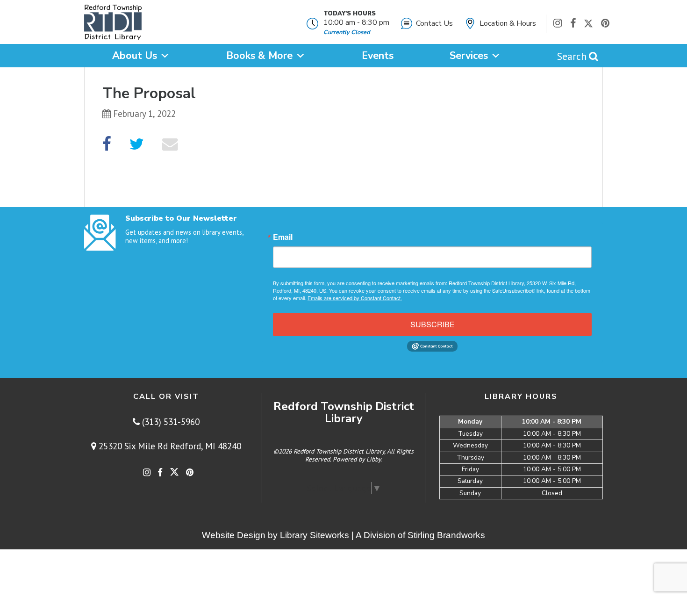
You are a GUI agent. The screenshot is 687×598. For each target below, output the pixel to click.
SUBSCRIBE (432, 324)
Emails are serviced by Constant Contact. (355, 298)
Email (283, 237)
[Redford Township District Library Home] (113, 24)
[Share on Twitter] (136, 144)
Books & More (259, 56)
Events (378, 56)
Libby (373, 459)
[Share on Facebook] (106, 144)
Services (469, 56)
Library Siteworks (314, 535)
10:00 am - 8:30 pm (356, 22)
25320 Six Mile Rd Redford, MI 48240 (168, 446)
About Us (134, 56)
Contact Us (434, 23)
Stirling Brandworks (446, 535)
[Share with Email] (170, 144)
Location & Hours (507, 23)
